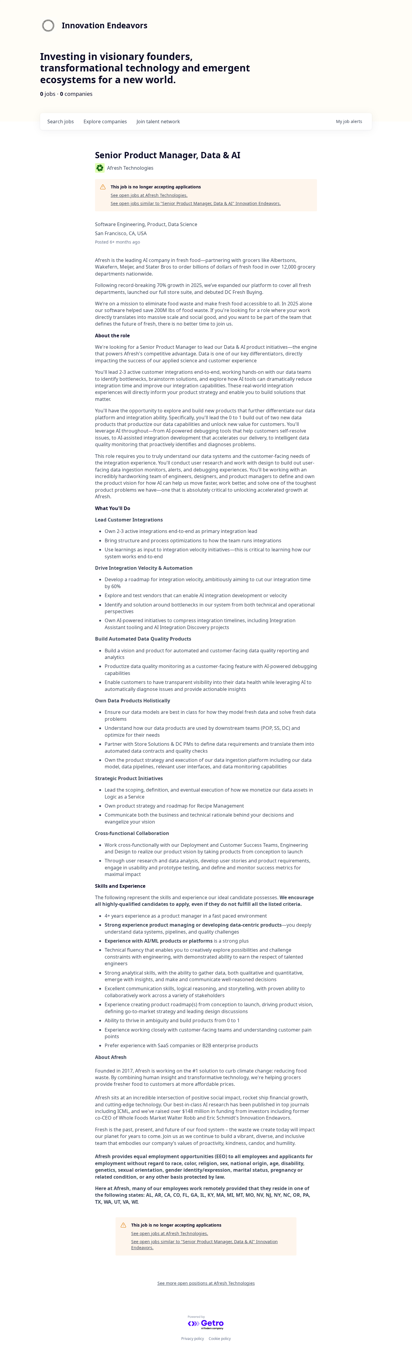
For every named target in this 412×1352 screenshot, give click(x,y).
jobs (60, 121)
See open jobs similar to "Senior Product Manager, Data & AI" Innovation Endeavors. (196, 203)
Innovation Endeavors (104, 25)
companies (105, 121)
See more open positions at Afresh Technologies (206, 1283)
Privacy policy (192, 1338)
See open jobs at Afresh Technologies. (149, 195)
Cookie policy (220, 1338)
